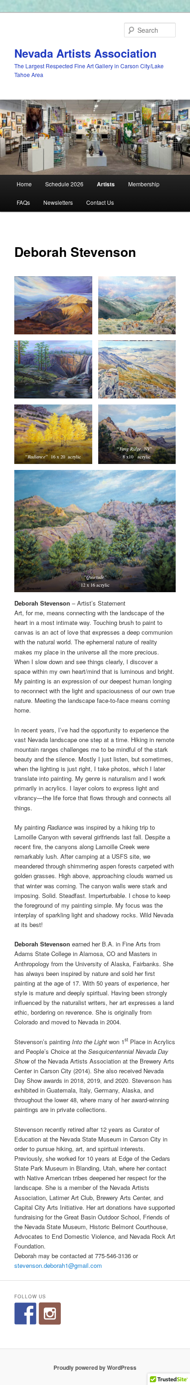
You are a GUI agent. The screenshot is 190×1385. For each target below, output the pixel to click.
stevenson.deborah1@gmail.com (58, 1265)
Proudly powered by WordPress (95, 1367)
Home (24, 184)
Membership (144, 184)
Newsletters (58, 202)
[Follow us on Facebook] (25, 1313)
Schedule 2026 (64, 184)
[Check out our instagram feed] (50, 1313)
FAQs (23, 202)
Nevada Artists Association (85, 53)
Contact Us (100, 202)
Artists (106, 184)
